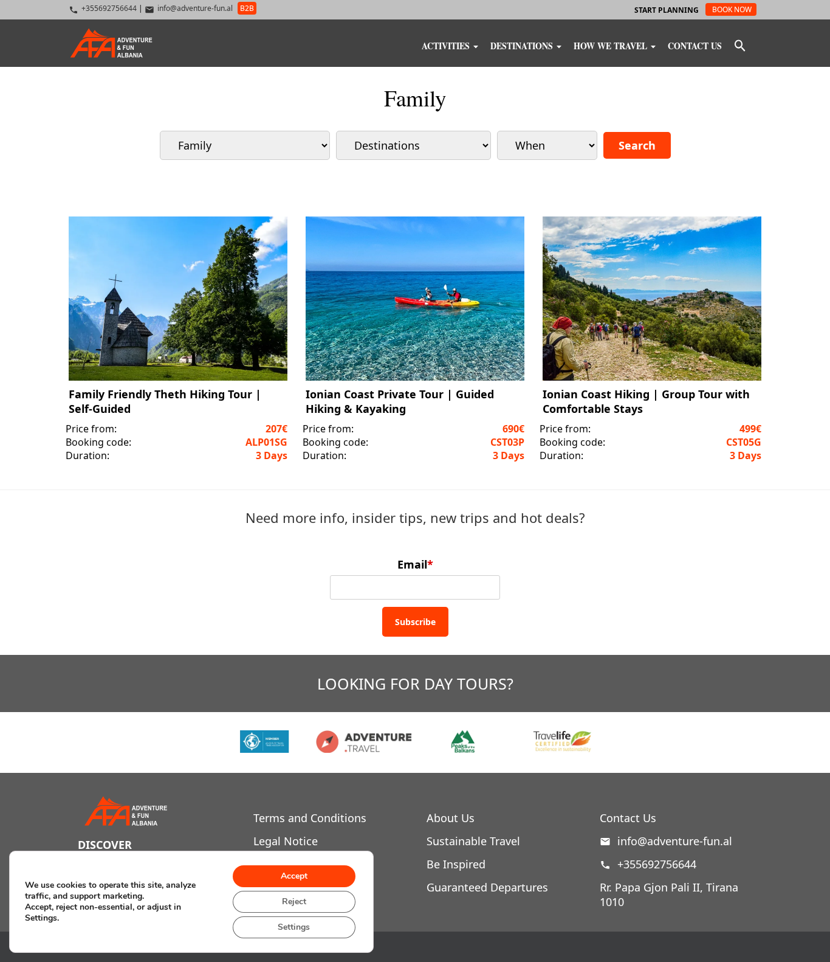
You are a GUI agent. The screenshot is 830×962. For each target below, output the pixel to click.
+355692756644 (655, 864)
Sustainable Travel (473, 841)
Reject (294, 901)
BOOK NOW (732, 9)
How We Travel (612, 45)
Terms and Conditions (309, 818)
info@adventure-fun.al (674, 841)
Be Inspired (456, 864)
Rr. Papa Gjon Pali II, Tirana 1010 (669, 894)
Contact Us (695, 45)
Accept (294, 876)
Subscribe (415, 622)
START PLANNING (666, 10)
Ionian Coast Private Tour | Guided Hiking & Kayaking (400, 401)
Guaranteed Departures (487, 887)
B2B (247, 8)
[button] (740, 47)
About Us (451, 818)
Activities (447, 45)
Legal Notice (285, 841)
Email (415, 564)
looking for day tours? (415, 683)
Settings (294, 927)
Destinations (522, 45)
